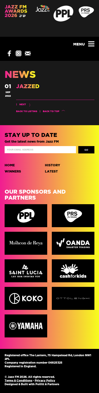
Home (10, 165)
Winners (13, 171)
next (22, 104)
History (52, 165)
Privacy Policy (45, 380)
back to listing (26, 111)
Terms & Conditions (18, 380)
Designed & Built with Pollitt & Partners (32, 384)
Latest (51, 171)
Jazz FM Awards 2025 (16, 18)
